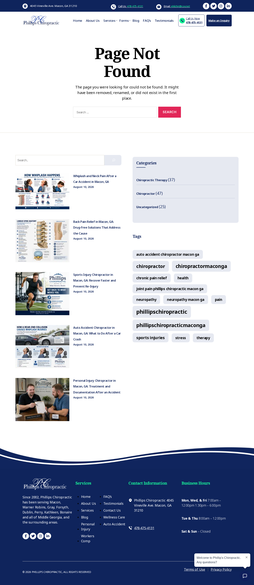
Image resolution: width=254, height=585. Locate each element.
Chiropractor (145, 194)
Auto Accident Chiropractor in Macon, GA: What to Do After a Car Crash (97, 333)
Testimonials (164, 20)
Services (109, 20)
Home (77, 20)
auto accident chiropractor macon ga (167, 254)
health (183, 278)
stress (180, 337)
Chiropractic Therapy (151, 180)
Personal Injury (88, 526)
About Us (93, 20)
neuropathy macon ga (185, 299)
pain (218, 299)
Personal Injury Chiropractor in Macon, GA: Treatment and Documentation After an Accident (96, 386)
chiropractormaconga (201, 266)
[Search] (113, 160)
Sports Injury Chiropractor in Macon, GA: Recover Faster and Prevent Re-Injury (94, 280)
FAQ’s (147, 20)
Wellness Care (114, 517)
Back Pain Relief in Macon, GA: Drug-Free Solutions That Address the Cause (96, 227)
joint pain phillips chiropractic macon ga (169, 288)
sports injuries (150, 337)
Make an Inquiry (219, 20)
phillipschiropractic (161, 311)
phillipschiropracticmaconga (170, 325)
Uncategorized (147, 207)
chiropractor (150, 266)
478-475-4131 (194, 20)
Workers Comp (87, 538)
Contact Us (112, 510)
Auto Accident (114, 524)
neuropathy (146, 299)
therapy (203, 337)
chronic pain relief (151, 278)
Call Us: (130, 6)
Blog (135, 20)
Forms (124, 20)
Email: (177, 6)
